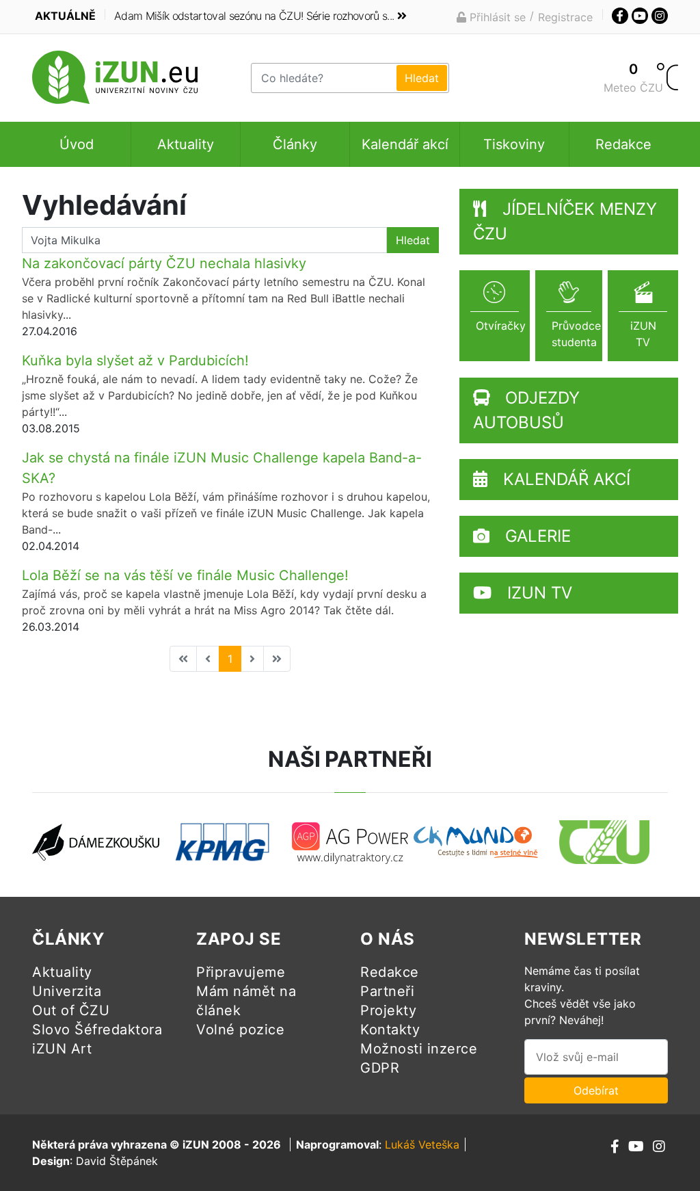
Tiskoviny (514, 144)
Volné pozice (240, 1029)
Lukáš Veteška (422, 1144)
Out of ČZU (70, 1010)
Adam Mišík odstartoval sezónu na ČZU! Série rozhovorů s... (254, 16)
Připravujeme (240, 972)
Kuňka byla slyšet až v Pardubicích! (135, 360)
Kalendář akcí (405, 144)
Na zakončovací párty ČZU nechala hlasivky (164, 263)
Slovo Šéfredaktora (97, 1029)
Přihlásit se (496, 17)
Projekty (388, 1010)
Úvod (76, 144)
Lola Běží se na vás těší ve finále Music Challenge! (185, 575)
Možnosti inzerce (418, 1049)
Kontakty (390, 1029)
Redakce (623, 144)
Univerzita (66, 991)
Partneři (387, 991)
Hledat (413, 240)
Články (295, 144)
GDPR (379, 1068)
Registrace (565, 17)
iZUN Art (62, 1049)
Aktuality (185, 144)
